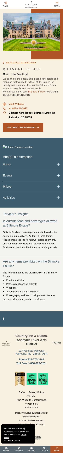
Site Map (31, 396)
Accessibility (31, 403)
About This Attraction (17, 157)
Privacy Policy (36, 392)
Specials (19, 451)
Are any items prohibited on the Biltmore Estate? (31, 264)
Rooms (6, 451)
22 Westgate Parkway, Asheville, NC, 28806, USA (31, 352)
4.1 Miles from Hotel (17, 74)
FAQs (22, 392)
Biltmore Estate (22, 69)
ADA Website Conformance (31, 400)
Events (7, 175)
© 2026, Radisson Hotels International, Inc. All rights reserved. (31, 424)
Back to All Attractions (21, 62)
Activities (9, 197)
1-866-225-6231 (37, 363)
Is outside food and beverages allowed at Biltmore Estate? (30, 223)
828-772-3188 (36, 359)
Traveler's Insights (15, 214)
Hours (7, 164)
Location (44, 451)
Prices (7, 186)
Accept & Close (12, 441)
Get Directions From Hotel (23, 127)
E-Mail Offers (31, 407)
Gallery (32, 451)
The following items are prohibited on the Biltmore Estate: (30, 286)
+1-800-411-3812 (18, 108)
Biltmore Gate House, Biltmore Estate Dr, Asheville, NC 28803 (32, 115)
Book (56, 451)
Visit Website (16, 104)
